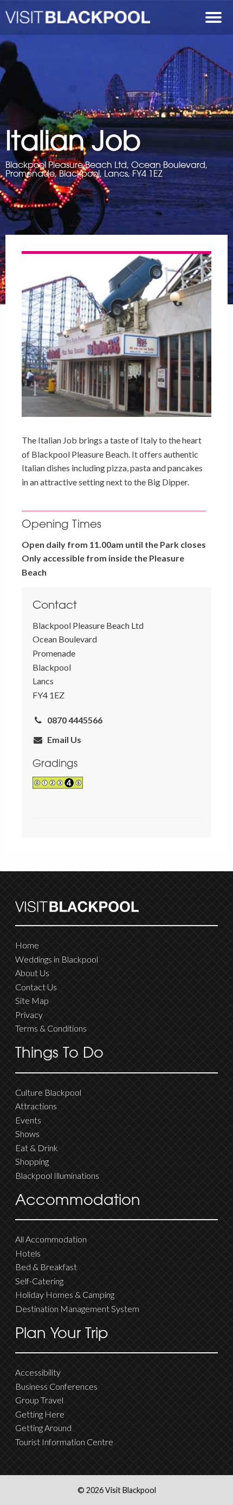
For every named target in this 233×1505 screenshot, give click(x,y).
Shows (27, 1133)
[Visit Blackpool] (77, 17)
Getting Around (43, 1427)
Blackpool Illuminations (57, 1175)
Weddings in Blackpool (56, 959)
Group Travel (39, 1400)
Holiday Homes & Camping (64, 1294)
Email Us (62, 739)
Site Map (32, 1000)
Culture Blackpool (48, 1092)
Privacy (29, 1014)
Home (27, 945)
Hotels (28, 1253)
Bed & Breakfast (46, 1267)
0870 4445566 (73, 720)
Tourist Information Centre (64, 1442)
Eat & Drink (36, 1147)
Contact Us (36, 987)
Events (28, 1120)
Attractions (36, 1106)
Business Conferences (56, 1386)
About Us (32, 972)
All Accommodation (51, 1239)
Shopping (32, 1161)
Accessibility (38, 1372)
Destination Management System (77, 1308)
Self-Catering (39, 1281)
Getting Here (39, 1414)
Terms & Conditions (51, 1028)
